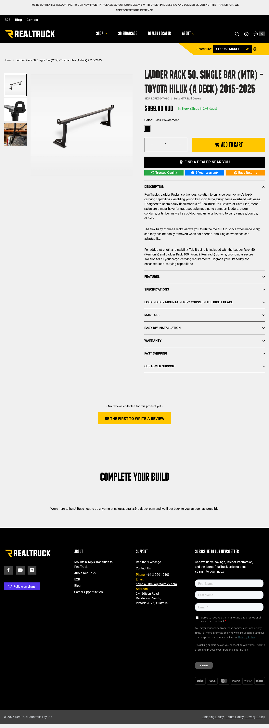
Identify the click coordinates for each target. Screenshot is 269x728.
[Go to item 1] (15, 85)
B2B (7, 20)
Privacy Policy (255, 717)
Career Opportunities (88, 592)
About (186, 33)
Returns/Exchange (148, 562)
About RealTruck (85, 573)
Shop (99, 33)
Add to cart (232, 145)
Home (7, 60)
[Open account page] (246, 34)
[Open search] (237, 34)
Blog (18, 20)
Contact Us (143, 568)
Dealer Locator (159, 33)
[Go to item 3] (15, 134)
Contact (32, 20)
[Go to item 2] (15, 109)
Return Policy (234, 717)
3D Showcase (127, 33)
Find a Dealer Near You (207, 162)
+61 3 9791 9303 (158, 575)
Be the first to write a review (134, 418)
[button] (134, 418)
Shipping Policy (213, 717)
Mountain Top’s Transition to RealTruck (93, 564)
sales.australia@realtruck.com (156, 584)
